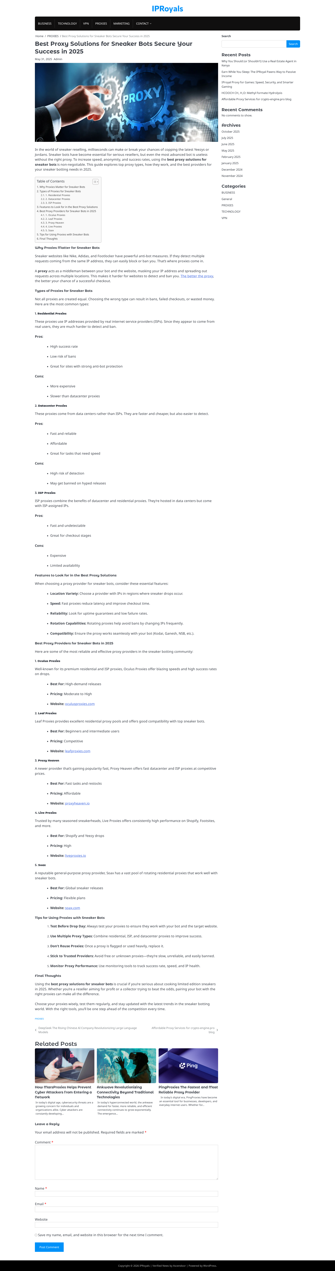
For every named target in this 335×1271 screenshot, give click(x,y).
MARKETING (121, 23)
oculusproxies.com (80, 704)
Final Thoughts (49, 238)
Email (40, 1204)
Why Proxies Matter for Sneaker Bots (62, 187)
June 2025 (228, 144)
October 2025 (231, 131)
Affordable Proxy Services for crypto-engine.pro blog (256, 99)
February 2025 (231, 157)
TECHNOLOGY (67, 23)
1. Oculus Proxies (55, 215)
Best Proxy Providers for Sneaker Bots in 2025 (68, 211)
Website (41, 1219)
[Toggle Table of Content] (94, 182)
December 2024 (232, 169)
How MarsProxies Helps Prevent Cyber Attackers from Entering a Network (63, 1092)
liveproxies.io (75, 855)
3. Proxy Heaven (55, 222)
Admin (58, 59)
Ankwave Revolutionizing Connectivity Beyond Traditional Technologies (125, 1092)
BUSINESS (44, 23)
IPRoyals (167, 8)
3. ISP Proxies (53, 202)
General (227, 199)
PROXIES (101, 23)
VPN (86, 23)
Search (226, 36)
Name (41, 1188)
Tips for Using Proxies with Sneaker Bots (64, 234)
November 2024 (232, 176)
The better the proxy (197, 276)
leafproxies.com (77, 751)
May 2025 (228, 150)
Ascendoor (179, 1265)
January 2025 (230, 163)
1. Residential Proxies (58, 195)
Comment (44, 1142)
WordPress (209, 1265)
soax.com (72, 908)
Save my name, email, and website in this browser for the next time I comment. (100, 1235)
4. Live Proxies (54, 226)
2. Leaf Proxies (54, 218)
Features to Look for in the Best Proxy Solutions (69, 207)
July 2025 (227, 138)
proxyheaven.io (77, 803)
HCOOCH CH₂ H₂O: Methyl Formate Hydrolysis (252, 93)
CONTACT (142, 23)
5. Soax (50, 230)
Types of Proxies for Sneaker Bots (60, 191)
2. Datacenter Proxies (58, 199)
